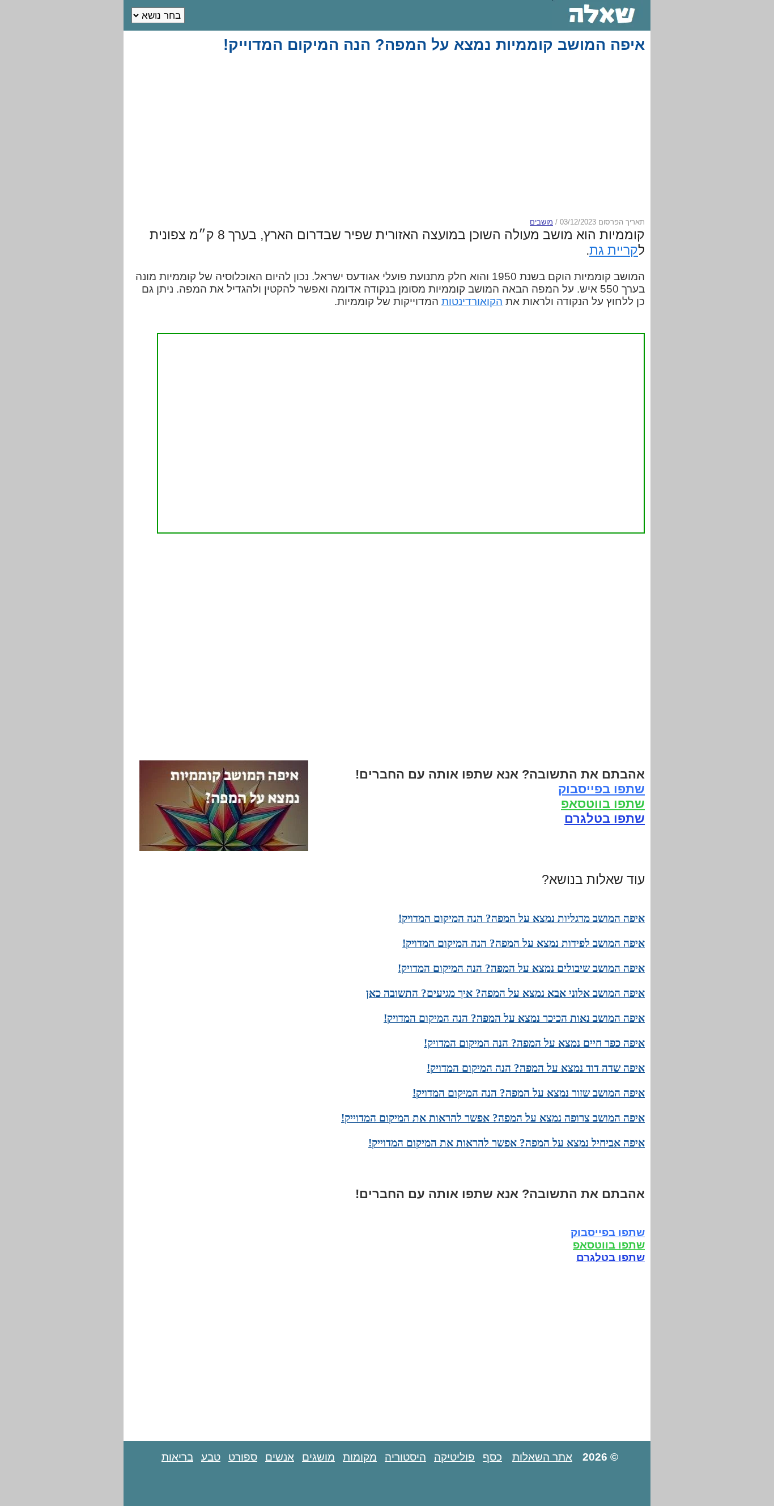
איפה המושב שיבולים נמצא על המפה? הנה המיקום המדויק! (521, 968)
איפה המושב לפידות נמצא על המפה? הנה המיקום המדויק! (523, 943)
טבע (210, 1457)
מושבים (541, 222)
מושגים (318, 1457)
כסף (492, 1457)
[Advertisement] (389, 135)
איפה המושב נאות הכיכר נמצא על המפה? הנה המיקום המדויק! (514, 1018)
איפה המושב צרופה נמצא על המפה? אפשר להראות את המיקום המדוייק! (493, 1118)
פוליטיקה (454, 1457)
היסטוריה (405, 1457)
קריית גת (613, 250)
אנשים (279, 1457)
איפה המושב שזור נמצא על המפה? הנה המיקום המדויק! (528, 1093)
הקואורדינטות (472, 301)
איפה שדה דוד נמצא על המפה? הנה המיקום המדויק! (536, 1068)
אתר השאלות (542, 1457)
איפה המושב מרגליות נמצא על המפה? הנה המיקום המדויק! (521, 918)
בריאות (177, 1457)
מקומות (360, 1457)
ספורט (242, 1457)
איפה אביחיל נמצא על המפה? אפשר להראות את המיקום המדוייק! (506, 1143)
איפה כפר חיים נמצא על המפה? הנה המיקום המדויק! (534, 1043)
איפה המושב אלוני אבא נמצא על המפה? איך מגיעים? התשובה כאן (505, 993)
